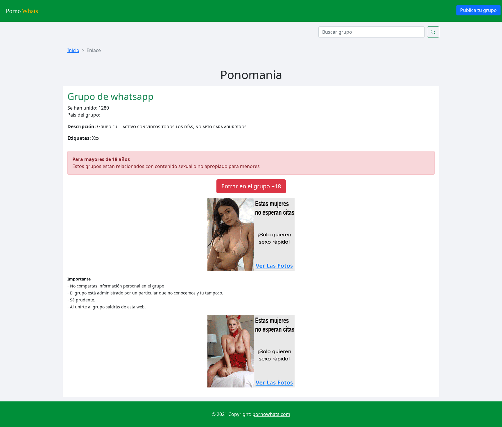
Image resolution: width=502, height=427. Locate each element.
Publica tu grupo (478, 10)
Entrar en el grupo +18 (251, 186)
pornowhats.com (271, 414)
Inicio (73, 50)
